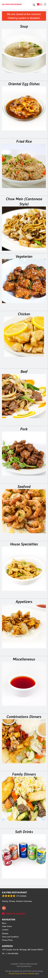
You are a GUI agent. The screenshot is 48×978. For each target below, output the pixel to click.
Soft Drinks (24, 831)
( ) (40, 4)
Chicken (24, 314)
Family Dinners (24, 774)
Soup (24, 26)
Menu (4, 923)
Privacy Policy (7, 940)
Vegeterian (24, 256)
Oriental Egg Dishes (24, 84)
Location (5, 929)
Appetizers (24, 601)
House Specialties (24, 544)
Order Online (7, 926)
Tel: (10, 953)
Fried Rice (24, 141)
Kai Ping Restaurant (14, 892)
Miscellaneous (24, 659)
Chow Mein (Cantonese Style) (24, 201)
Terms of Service (29, 973)
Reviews (5, 933)
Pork (24, 429)
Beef (24, 371)
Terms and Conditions (10, 936)
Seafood (24, 486)
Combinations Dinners (24, 716)
